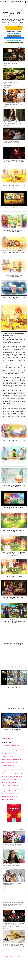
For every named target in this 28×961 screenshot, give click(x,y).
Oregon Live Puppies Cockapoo (9, 788)
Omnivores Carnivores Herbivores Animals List (13, 776)
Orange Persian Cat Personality (9, 762)
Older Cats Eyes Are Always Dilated (10, 745)
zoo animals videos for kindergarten (14, 27)
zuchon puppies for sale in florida (14, 29)
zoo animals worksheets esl (14, 31)
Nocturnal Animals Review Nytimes (10, 785)
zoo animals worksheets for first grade (14, 33)
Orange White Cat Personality (9, 782)
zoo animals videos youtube (14, 36)
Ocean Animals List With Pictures (9, 796)
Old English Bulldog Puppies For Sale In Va (12, 773)
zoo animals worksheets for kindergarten (14, 38)
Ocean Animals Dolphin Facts (9, 768)
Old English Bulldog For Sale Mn (9, 765)
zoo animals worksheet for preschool (14, 42)
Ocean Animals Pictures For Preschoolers (12, 759)
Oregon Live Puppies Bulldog (9, 799)
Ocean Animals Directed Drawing (9, 753)
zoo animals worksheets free (14, 40)
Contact (12, 956)
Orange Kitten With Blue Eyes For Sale (11, 793)
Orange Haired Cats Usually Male (10, 791)
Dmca (6, 956)
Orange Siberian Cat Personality (9, 771)
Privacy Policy (20, 956)
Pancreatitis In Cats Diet (7, 756)
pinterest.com (9, 738)
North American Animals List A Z (9, 751)
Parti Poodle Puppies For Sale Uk (10, 779)
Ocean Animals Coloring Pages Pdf (10, 748)
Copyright (14, 958)
